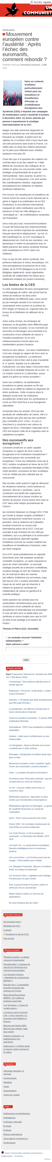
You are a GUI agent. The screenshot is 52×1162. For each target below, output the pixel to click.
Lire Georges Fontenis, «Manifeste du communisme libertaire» (16, 978)
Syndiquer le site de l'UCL (17, 934)
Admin (48, 1159)
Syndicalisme (9, 1143)
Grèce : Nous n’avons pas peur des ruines (27, 818)
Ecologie (7, 1126)
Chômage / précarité (12, 1122)
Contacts (7, 930)
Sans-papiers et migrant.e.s (15, 1139)
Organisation (7, 1156)
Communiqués (10, 1078)
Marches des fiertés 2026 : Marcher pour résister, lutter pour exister (15, 1029)
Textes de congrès (11, 1095)
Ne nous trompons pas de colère (23, 903)
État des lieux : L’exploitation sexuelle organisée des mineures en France (16, 988)
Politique (7, 1130)
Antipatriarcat (9, 1118)
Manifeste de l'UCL (11, 926)
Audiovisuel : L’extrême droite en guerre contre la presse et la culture (16, 1049)
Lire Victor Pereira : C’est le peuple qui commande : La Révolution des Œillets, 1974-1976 (29, 836)
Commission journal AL (30, 65)
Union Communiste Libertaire (17, 1153)
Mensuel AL (29, 674)
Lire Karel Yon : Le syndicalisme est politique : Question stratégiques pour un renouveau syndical (29, 848)
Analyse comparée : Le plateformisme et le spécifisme (13, 1039)
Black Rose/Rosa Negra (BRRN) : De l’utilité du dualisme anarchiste (14, 998)
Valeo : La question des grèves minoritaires (28, 773)
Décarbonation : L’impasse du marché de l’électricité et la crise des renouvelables (16, 967)
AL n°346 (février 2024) (17, 677)
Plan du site (8, 938)
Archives (19, 1156)
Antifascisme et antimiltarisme (16, 1114)
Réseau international (12, 1134)
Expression (17, 674)
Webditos (7, 1082)
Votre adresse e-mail (17, 644)
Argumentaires (10, 1091)
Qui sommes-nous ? (12, 922)
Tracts (6, 1086)
